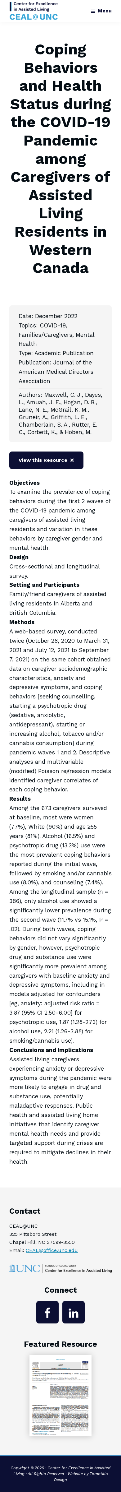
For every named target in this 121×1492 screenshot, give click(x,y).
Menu (105, 11)
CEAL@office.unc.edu (52, 1250)
